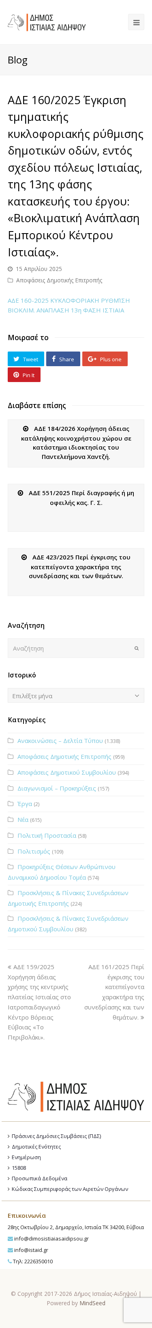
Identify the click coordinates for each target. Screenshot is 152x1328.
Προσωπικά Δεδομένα (39, 1178)
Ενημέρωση (26, 1157)
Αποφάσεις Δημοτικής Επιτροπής (59, 280)
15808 (19, 1167)
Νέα (22, 819)
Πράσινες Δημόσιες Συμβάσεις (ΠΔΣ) (56, 1136)
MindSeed (92, 1303)
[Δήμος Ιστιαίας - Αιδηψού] (47, 21)
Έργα (24, 803)
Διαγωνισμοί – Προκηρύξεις (56, 788)
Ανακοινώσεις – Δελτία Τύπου (60, 740)
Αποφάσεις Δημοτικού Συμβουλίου (66, 772)
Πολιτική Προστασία (46, 835)
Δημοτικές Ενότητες (36, 1146)
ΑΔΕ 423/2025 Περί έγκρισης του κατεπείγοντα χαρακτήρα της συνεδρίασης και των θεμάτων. (80, 566)
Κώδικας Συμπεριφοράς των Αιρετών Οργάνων (70, 1189)
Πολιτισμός (33, 851)
